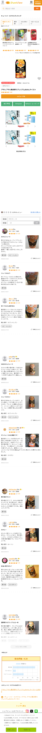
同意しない (11, 730)
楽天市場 (7, 103)
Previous (2, 39)
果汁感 (15, 22)
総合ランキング (7, 22)
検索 (37, 8)
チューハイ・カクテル (12, 697)
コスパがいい (24, 22)
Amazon (18, 103)
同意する (27, 730)
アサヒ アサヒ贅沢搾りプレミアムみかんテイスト (19, 698)
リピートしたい (35, 22)
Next (39, 39)
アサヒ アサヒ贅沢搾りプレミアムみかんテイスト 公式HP (20, 691)
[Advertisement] (21, 175)
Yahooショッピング (32, 103)
